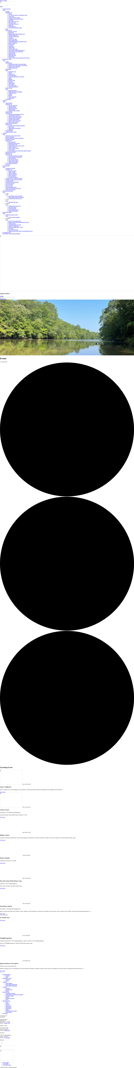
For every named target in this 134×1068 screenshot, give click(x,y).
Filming (7, 997)
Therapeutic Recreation (8, 191)
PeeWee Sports (11, 80)
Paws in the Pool (12, 158)
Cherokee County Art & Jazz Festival (14, 179)
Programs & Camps (7, 59)
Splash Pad (10, 25)
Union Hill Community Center (15, 27)
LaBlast (10, 94)
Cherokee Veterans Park (13, 36)
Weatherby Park (11, 54)
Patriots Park (11, 46)
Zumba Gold (11, 98)
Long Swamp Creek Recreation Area (16, 50)
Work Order (8, 1005)
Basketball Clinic (12, 71)
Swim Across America (13, 159)
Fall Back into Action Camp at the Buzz (17, 64)
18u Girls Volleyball (12, 105)
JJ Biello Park (11, 47)
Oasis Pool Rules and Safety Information (15, 138)
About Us (8, 1004)
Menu (1, 6)
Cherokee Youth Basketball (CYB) (16, 114)
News (7, 999)
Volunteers (10, 129)
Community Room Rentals (14, 17)
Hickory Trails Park (12, 42)
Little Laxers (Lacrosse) (13, 121)
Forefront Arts (11, 74)
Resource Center (6, 1000)
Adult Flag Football (12, 108)
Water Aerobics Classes (13, 148)
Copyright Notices (7, 1065)
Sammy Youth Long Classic (14, 120)
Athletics (5, 100)
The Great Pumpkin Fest (11, 187)
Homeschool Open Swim (14, 143)
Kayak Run (10, 228)
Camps (7, 61)
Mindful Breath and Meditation (15, 91)
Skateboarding (11, 83)
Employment (8, 1008)
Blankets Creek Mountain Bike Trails (16, 34)
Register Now (3, 299)
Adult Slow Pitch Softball (14, 110)
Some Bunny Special (13, 177)
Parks (7, 29)
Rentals (10, 14)
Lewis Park (10, 45)
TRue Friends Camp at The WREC (16, 197)
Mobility (10, 95)
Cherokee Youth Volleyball (14, 118)
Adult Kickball (11, 109)
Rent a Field (11, 127)
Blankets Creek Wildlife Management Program (18, 222)
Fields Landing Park (12, 40)
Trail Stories (8, 99)
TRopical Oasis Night (13, 162)
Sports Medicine (9, 130)
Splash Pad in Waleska (11, 152)
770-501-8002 (6, 1037)
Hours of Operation (10, 137)
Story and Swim (11, 142)
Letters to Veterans (12, 173)
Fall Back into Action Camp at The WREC (17, 65)
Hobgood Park (11, 44)
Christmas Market (9, 180)
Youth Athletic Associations (14, 128)
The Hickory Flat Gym (13, 24)
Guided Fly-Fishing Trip (13, 226)
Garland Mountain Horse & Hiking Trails (17, 41)
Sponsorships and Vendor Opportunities (11, 233)
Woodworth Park (12, 55)
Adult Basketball (12, 106)
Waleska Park (11, 56)
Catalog (7, 1003)
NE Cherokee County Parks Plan (15, 51)
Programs (8, 979)
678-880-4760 (6, 1030)
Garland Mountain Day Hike (14, 224)
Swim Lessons (11, 149)
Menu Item (5, 1013)
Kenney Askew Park (13, 49)
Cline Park (10, 37)
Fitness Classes (9, 88)
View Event (2, 792)
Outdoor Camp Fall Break (14, 66)
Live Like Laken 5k (10, 183)
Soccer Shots (11, 84)
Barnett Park (11, 32)
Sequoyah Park (11, 52)
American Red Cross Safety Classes (16, 145)
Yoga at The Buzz (12, 96)
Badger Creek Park (12, 31)
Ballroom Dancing (12, 90)
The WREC (11, 20)
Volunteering (8, 1007)
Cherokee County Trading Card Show (14, 178)
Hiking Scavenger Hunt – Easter (15, 227)
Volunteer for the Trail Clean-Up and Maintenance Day (20, 231)
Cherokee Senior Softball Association (16, 125)
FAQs (7, 1002)
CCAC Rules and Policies (11, 163)
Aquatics (5, 133)
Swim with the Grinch (13, 160)
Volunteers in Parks (10, 998)
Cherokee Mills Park (12, 35)
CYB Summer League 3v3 (14, 115)
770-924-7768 (6, 1023)
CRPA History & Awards (11, 1011)
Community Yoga (12, 93)
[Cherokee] (7, 5)
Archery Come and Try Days (14, 221)
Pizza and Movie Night (13, 209)
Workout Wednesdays (13, 211)
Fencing (10, 73)
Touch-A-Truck (9, 186)
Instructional (8, 69)
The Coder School (12, 85)
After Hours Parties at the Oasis (15, 155)
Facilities (7, 11)
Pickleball (10, 81)
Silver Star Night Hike (13, 229)
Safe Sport (8, 164)
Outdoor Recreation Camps (12, 214)
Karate (9, 78)
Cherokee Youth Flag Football (15, 116)
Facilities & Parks (7, 8)
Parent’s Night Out (12, 147)
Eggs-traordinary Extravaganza (15, 157)
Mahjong (10, 79)
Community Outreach (10, 168)
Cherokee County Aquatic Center (15, 19)
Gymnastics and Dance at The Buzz (16, 76)
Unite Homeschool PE (13, 86)
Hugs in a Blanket (12, 170)
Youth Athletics (9, 111)
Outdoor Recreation (7, 212)
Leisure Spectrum (12, 208)
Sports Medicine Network (11, 985)
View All (10, 12)
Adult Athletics (9, 103)
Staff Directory (9, 1012)
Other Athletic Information (11, 123)
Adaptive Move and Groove (14, 206)
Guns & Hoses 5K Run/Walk (12, 182)
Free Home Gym (12, 22)
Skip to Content (3, 0)
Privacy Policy (6, 1062)
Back (4, 10)
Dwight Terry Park (12, 39)
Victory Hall (11, 16)
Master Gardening (12, 75)
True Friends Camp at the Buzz (15, 196)
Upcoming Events (7, 232)
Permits (7, 1009)
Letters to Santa (11, 172)
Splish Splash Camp (12, 67)
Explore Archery (12, 223)
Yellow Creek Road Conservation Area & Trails (18, 57)
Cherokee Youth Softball (13, 119)
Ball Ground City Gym (13, 21)
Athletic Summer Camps (11, 132)
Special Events (9, 153)
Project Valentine (12, 175)
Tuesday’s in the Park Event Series (13, 188)
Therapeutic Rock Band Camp (15, 198)
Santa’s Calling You (12, 174)
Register (2, 296)
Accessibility (5, 1063)
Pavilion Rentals (12, 26)
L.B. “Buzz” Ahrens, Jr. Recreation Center (17, 15)
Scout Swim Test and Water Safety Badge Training (19, 150)
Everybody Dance (12, 207)
